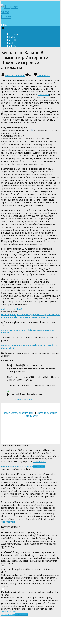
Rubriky (11, 42)
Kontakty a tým (30, 415)
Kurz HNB (12, 39)
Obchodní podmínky (47, 412)
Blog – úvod (13, 34)
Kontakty (11, 45)
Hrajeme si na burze (22, 399)
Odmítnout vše (26, 466)
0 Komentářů (43, 75)
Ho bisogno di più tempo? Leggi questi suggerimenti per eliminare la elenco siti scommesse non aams (30, 316)
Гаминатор (43, 94)
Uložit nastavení (8, 611)
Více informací (39, 461)
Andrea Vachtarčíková (15, 75)
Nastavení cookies (10, 466)
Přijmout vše (39, 466)
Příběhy (11, 36)
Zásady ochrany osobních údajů (18, 412)
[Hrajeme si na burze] (10, 16)
